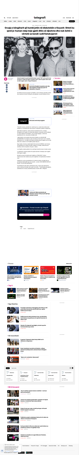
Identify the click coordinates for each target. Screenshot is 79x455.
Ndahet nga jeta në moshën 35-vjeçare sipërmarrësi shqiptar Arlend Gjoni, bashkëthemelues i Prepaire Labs (22, 291)
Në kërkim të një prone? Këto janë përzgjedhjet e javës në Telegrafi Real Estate (63, 277)
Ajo (44, 21)
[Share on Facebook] (7, 85)
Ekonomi (20, 21)
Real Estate (68, 17)
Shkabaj (70, 445)
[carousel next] (72, 368)
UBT (9, 280)
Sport (29, 21)
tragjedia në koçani (31, 228)
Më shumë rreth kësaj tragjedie (37, 120)
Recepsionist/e (10, 375)
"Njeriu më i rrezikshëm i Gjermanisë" (30, 357)
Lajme (10, 21)
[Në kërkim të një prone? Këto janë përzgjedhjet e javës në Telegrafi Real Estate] (64, 270)
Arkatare (63, 375)
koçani (25, 228)
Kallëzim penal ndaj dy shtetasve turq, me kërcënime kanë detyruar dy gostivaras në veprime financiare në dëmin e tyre (34, 318)
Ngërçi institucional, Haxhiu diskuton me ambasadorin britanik (67, 112)
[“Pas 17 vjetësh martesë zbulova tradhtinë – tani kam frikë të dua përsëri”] (13, 393)
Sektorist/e (36, 375)
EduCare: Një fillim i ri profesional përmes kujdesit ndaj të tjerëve (30, 277)
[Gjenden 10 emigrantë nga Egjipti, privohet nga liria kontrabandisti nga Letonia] (13, 328)
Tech (25, 21)
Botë (15, 21)
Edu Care (27, 280)
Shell (43, 280)
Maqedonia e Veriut (38, 25)
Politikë (64, 85)
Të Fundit (9, 17)
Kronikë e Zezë (23, 312)
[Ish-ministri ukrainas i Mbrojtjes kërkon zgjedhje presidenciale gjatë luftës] (57, 97)
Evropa (64, 100)
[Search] (4, 17)
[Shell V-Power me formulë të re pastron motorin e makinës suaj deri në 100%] (47, 270)
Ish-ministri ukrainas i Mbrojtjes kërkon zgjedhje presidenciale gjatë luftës (68, 97)
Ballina (5, 21)
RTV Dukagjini (44, 445)
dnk (21, 228)
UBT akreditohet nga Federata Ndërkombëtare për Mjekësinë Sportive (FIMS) (14, 277)
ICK (58, 445)
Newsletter (72, 21)
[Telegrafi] (39, 17)
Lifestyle (49, 21)
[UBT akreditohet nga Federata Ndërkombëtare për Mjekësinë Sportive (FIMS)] (14, 270)
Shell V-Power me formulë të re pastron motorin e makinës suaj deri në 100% (47, 277)
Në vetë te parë (23, 393)
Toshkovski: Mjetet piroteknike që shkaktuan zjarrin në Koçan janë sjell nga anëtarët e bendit (39, 194)
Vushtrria (22, 402)
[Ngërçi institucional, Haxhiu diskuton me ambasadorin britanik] (57, 112)
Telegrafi (11, 78)
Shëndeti (55, 21)
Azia (21, 342)
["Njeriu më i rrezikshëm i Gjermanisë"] (13, 359)
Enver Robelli (23, 358)
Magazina (35, 21)
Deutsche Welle (52, 445)
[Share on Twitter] (7, 87)
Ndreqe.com (64, 445)
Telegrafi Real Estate (62, 280)
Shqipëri (64, 107)
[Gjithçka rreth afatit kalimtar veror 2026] (11, 296)
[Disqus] (39, 247)
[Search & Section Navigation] (73, 17)
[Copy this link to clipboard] (7, 91)
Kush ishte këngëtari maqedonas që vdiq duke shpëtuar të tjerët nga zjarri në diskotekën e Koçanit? (39, 88)
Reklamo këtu (69, 263)
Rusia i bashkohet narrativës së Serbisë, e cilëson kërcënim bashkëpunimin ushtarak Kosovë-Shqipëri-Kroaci (34, 350)
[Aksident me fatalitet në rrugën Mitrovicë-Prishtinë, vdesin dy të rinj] (13, 437)
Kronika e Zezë (23, 420)
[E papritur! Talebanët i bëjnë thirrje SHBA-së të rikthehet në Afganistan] (13, 342)
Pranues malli (50, 375)
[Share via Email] (7, 89)
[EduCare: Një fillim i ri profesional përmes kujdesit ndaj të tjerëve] (31, 270)
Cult (40, 21)
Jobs (64, 17)
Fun (59, 21)
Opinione (27, 358)
